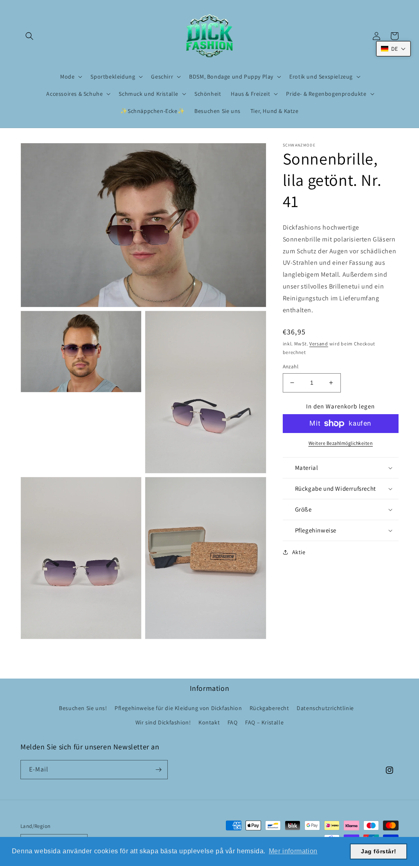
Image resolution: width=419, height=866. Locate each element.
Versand (318, 344)
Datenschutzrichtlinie (325, 708)
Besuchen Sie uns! (83, 708)
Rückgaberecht (269, 708)
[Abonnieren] (158, 769)
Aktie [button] (299, 552)
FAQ (233, 722)
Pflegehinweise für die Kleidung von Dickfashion (178, 708)
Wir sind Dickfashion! (163, 722)
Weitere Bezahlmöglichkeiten (341, 443)
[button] (29, 36)
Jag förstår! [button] (378, 851)
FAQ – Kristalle (264, 722)
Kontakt (209, 722)
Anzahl (290, 366)
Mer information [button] (293, 851)
